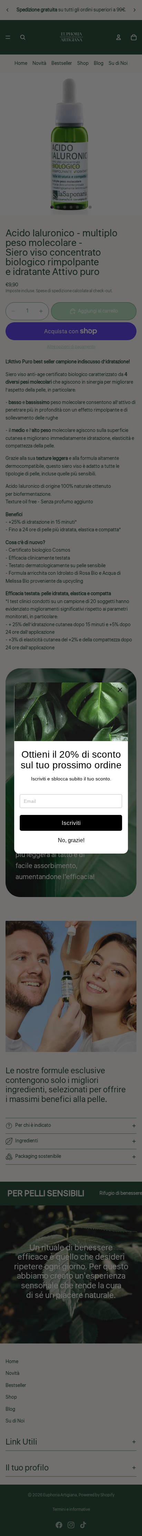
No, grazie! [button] (71, 840)
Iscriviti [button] (71, 823)
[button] (120, 690)
